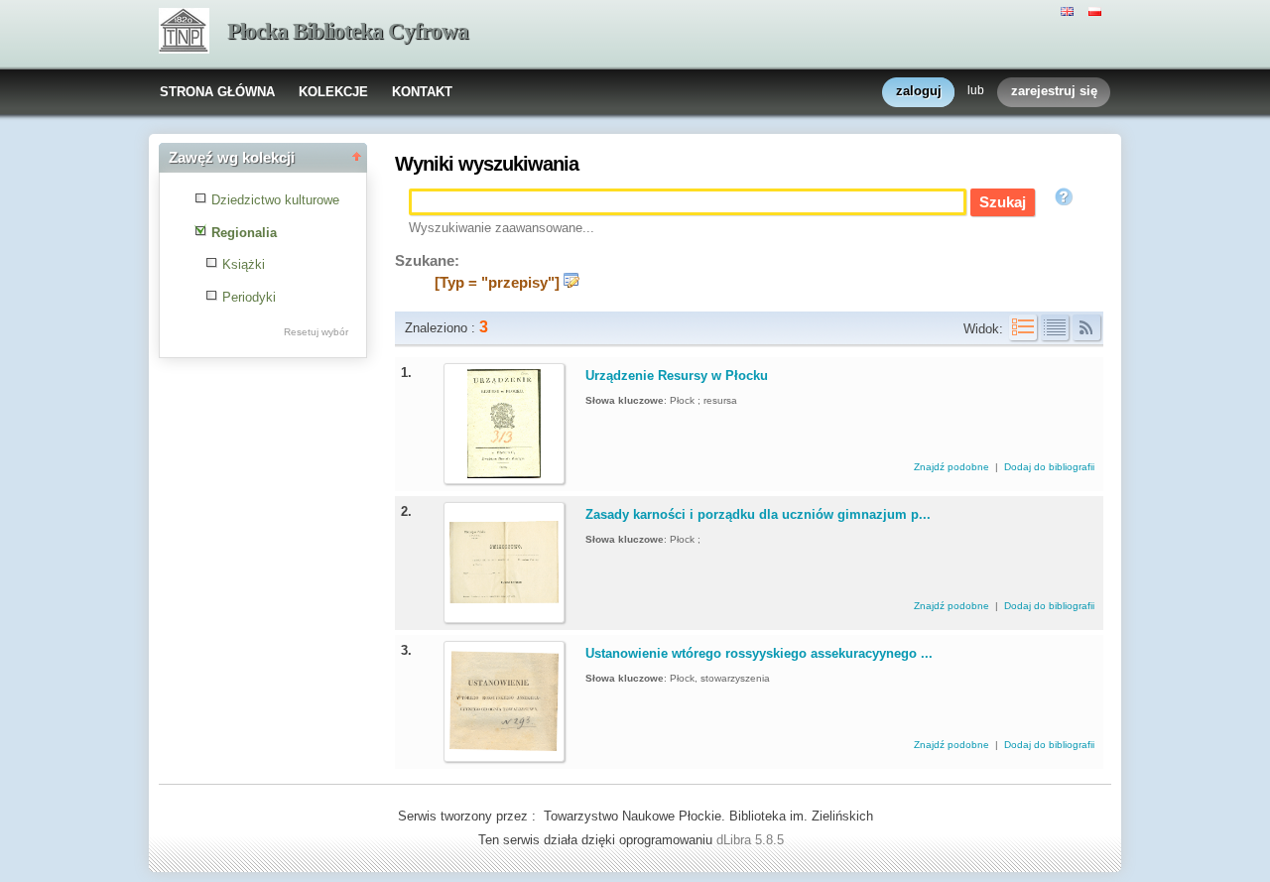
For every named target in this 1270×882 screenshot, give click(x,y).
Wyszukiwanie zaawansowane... (501, 227)
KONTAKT (422, 91)
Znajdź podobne (953, 466)
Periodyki (249, 297)
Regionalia (244, 232)
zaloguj (919, 90)
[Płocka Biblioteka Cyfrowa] (184, 33)
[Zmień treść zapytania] (571, 283)
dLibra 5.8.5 (752, 839)
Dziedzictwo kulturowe (275, 199)
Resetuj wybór (316, 331)
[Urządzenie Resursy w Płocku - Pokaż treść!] (504, 473)
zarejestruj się (1054, 90)
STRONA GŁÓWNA (217, 91)
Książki (243, 264)
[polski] (1097, 10)
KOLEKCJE (333, 91)
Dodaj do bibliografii (1049, 466)
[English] (1070, 10)
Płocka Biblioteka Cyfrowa (347, 31)
